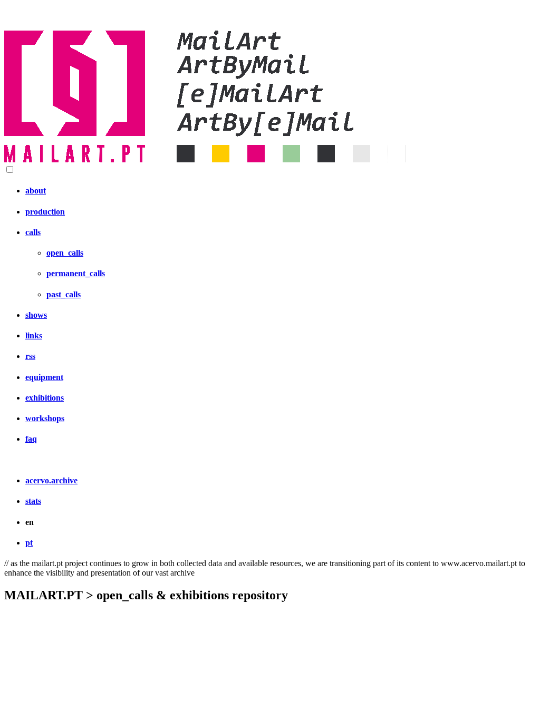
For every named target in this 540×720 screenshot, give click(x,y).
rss (30, 356)
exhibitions (44, 397)
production (45, 211)
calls (33, 232)
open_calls (64, 252)
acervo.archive (51, 480)
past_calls (63, 294)
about (35, 190)
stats (33, 501)
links (33, 335)
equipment (44, 377)
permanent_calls (75, 273)
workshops (44, 418)
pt (29, 542)
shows (36, 314)
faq (31, 438)
